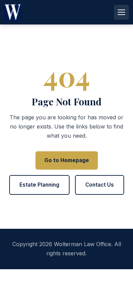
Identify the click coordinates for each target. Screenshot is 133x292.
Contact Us (99, 185)
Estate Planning (39, 185)
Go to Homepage (66, 160)
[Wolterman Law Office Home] (14, 12)
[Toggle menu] (121, 12)
